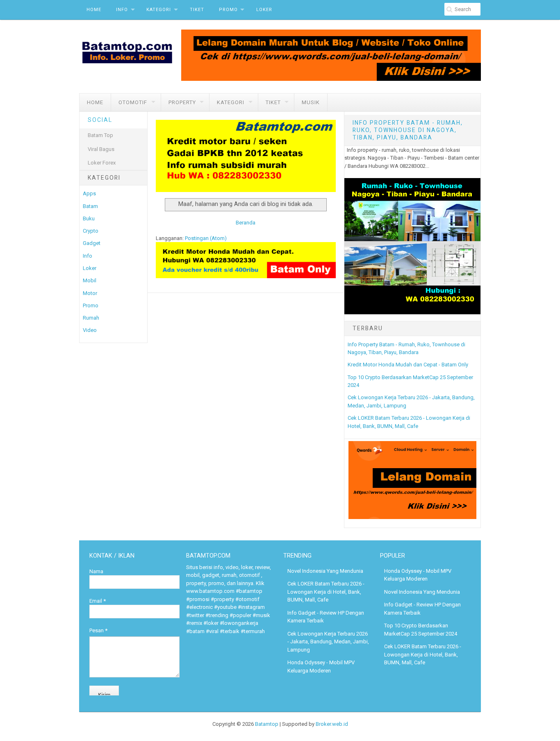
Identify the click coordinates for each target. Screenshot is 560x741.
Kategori (158, 9)
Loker (264, 9)
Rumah (91, 318)
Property (182, 102)
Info (122, 9)
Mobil (89, 280)
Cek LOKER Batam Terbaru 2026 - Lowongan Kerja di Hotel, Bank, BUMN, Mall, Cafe (325, 592)
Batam (90, 206)
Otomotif (132, 102)
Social (100, 120)
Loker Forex (102, 163)
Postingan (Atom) (206, 238)
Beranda (245, 223)
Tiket (197, 9)
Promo (228, 9)
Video (90, 330)
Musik (311, 102)
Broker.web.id (332, 724)
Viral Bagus (101, 149)
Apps (89, 193)
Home (94, 9)
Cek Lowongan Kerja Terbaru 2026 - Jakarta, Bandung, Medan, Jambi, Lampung (328, 642)
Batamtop (266, 724)
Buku (89, 218)
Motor (90, 293)
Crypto (90, 231)
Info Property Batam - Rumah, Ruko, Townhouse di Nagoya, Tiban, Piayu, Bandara (408, 130)
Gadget (91, 243)
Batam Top (100, 135)
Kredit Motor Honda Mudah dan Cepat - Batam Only (408, 364)
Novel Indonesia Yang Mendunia (325, 571)
